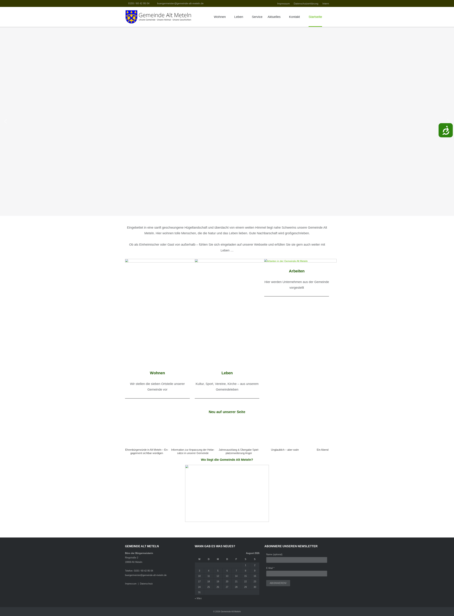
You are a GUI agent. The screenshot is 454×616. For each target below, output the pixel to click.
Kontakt (294, 17)
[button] (5, 121)
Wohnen (220, 17)
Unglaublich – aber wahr (285, 449)
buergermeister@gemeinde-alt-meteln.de (180, 3)
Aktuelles (274, 17)
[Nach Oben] (445, 607)
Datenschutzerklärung (306, 3)
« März (198, 598)
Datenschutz (146, 583)
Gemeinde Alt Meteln (231, 611)
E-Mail (270, 568)
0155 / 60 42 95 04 (139, 3)
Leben (238, 17)
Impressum (283, 3)
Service (257, 17)
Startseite (315, 17)
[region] (227, 121)
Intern (325, 3)
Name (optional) (274, 554)
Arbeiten (296, 271)
